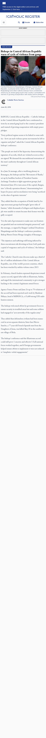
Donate (27, 22)
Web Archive (6, 47)
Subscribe (39, 22)
